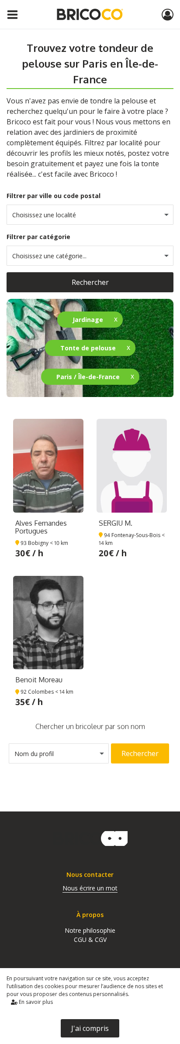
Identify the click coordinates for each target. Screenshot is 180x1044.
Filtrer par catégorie (38, 237)
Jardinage (88, 319)
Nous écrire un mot (90, 888)
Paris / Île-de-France (88, 377)
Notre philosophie (90, 930)
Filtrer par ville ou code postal (53, 196)
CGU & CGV (90, 939)
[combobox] (90, 215)
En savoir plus (35, 1002)
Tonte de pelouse (88, 348)
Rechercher (90, 282)
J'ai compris (90, 1028)
